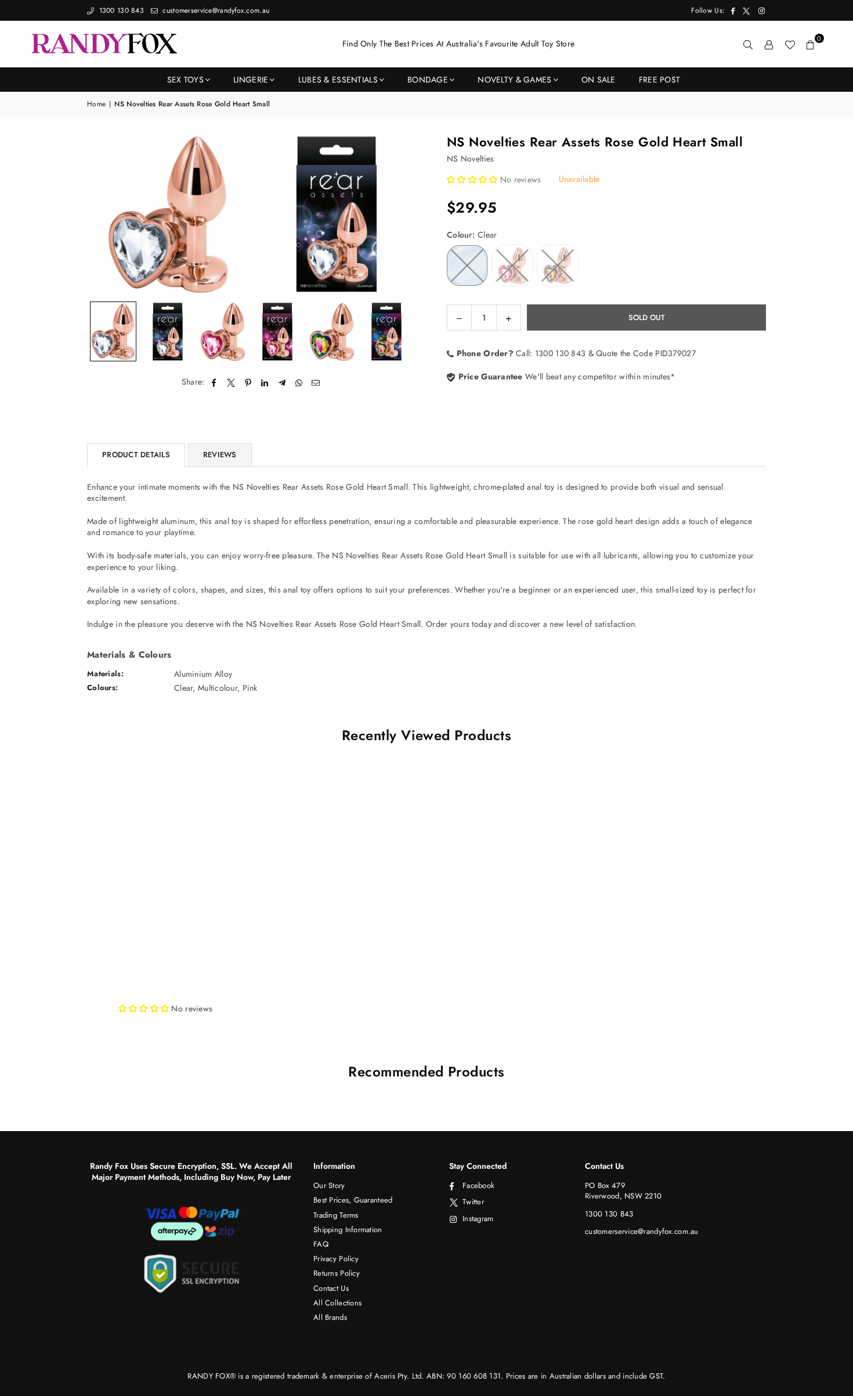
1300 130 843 (120, 10)
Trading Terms (336, 1215)
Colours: (102, 687)
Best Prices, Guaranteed (352, 1199)
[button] (810, 44)
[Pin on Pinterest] (248, 382)
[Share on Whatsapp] (299, 382)
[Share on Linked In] (265, 382)
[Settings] (768, 44)
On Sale (598, 79)
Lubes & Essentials (338, 79)
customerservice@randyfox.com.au (214, 10)
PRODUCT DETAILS (136, 454)
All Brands (330, 1317)
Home (96, 104)
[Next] (402, 214)
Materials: (105, 673)
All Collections (337, 1302)
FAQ (320, 1244)
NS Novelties (470, 158)
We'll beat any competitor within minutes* (565, 376)
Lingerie (250, 79)
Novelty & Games (514, 79)
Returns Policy (336, 1273)
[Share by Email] (316, 382)
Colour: (472, 235)
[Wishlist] (789, 44)
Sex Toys (185, 79)
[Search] (748, 44)
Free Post (660, 79)
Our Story (329, 1185)
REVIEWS (220, 454)
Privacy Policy (336, 1258)
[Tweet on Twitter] (231, 382)
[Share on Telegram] (282, 382)
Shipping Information (347, 1229)
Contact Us (331, 1288)
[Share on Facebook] (214, 382)
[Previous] (103, 214)
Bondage (427, 79)
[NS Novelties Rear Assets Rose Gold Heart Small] (113, 331)
